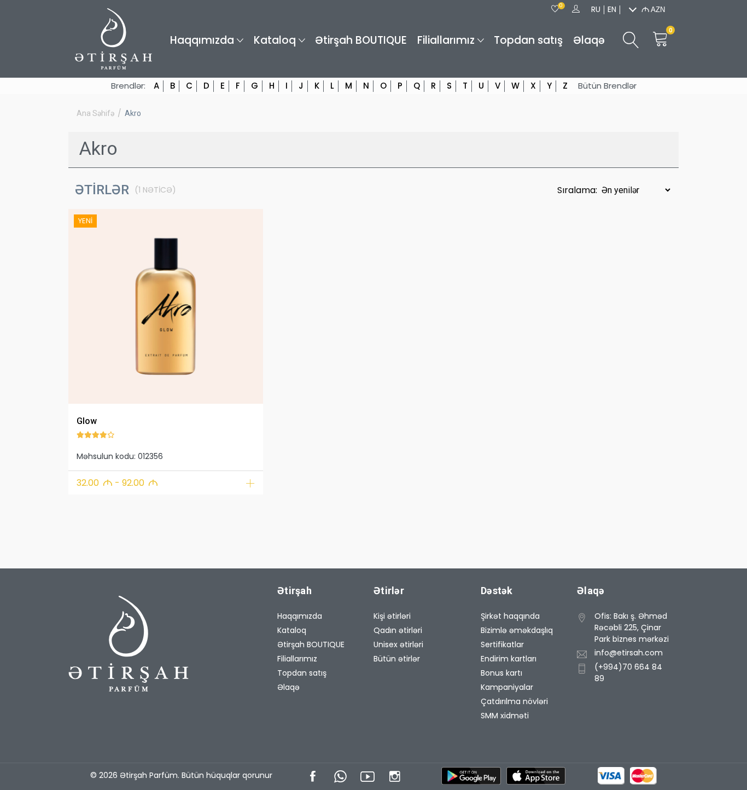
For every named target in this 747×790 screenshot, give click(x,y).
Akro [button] (133, 113)
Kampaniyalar (507, 687)
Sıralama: (578, 190)
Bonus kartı (501, 672)
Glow (87, 421)
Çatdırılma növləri (514, 701)
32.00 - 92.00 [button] (117, 483)
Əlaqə (589, 40)
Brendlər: (128, 85)
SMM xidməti (505, 715)
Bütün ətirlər (397, 658)
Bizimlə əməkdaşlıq (517, 630)
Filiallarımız (446, 40)
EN (612, 9)
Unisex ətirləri (398, 644)
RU (595, 9)
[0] (555, 9)
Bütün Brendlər (607, 85)
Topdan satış (528, 40)
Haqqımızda (202, 40)
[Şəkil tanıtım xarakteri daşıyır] (165, 306)
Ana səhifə (95, 113)
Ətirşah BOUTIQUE (361, 40)
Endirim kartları (508, 658)
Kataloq (275, 40)
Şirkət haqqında (510, 616)
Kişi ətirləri (392, 616)
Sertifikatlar (502, 644)
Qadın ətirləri (398, 630)
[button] (83, 304)
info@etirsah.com (628, 652)
